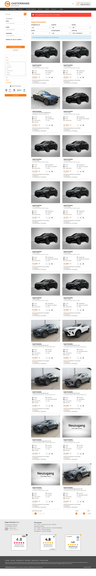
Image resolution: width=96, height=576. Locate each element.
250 (43, 513)
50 (37, 513)
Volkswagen (8, 82)
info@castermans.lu (14, 529)
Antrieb (33, 30)
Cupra (7, 60)
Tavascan (8, 72)
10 (33, 513)
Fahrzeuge (20, 9)
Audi (7, 57)
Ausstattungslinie (55, 30)
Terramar (8, 74)
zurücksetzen (15, 50)
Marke (7, 21)
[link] (47, 77)
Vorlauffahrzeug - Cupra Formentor (45, 63)
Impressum (12, 560)
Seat (7, 77)
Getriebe (74, 24)
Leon (7, 68)
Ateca (8, 63)
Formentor (8, 65)
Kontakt (61, 9)
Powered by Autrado (87, 567)
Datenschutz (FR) (35, 560)
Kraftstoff (53, 24)
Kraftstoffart (9, 33)
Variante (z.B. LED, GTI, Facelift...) (14, 39)
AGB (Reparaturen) (20, 560)
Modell (7, 27)
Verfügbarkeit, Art (35, 24)
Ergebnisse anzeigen (15, 47)
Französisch (53, 9)
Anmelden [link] (16, 95)
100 (40, 513)
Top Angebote (13, 9)
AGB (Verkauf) (28, 560)
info (32, 19)
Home (7, 9)
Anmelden (7, 560)
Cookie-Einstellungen (43, 560)
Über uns (40, 9)
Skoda (7, 80)
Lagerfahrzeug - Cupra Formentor (45, 110)
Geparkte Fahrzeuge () (16, 86)
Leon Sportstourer (10, 70)
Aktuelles (47, 9)
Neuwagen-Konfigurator (31, 9)
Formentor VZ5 (9, 66)
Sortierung (74, 30)
